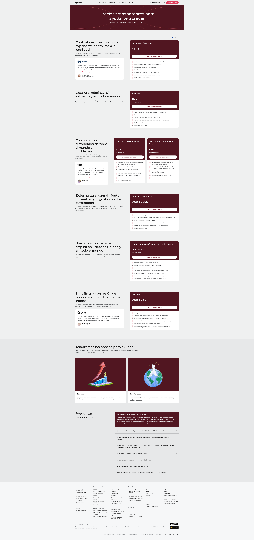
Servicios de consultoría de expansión (99, 502)
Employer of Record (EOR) (99, 491)
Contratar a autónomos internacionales (81, 493)
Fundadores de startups (134, 509)
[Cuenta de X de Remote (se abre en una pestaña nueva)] (173, 534)
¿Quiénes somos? (150, 489)
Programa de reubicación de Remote (99, 498)
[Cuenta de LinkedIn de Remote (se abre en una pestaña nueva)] (170, 534)
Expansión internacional (81, 496)
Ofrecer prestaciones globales (82, 504)
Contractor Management (98, 493)
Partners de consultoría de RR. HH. (170, 496)
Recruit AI (95, 504)
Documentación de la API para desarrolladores (117, 498)
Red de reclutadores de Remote (171, 507)
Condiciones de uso (132, 534)
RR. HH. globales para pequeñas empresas (100, 513)
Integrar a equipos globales (82, 498)
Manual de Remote (115, 507)
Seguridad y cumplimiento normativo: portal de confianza (135, 495)
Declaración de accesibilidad (152, 506)
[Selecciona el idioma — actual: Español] (163, 3)
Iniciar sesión (156, 2)
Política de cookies (121, 534)
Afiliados (165, 491)
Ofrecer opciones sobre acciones (81, 508)
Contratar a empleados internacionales (81, 489)
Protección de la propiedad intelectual (135, 501)
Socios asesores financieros (170, 499)
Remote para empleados (134, 512)
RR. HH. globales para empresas (100, 516)
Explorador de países (115, 509)
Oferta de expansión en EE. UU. (83, 510)
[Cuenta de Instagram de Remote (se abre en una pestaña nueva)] (177, 534)
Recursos (121, 2)
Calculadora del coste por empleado (116, 514)
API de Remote (79, 500)
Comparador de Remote (116, 501)
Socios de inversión (168, 493)
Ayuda (147, 499)
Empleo (147, 491)
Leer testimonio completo (85, 71)
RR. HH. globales (79, 512)
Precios (131, 2)
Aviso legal (158, 534)
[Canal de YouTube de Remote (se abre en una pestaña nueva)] (166, 534)
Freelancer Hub (132, 514)
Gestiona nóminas (80, 502)
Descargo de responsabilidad (146, 534)
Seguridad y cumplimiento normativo (134, 492)
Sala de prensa (149, 493)
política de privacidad (109, 534)
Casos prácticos (114, 493)
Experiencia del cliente (134, 504)
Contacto (148, 504)
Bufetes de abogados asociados (171, 501)
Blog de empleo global (116, 489)
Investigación (114, 491)
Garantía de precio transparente (136, 498)
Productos (101, 2)
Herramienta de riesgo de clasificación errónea (116, 518)
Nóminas (95, 495)
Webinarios (113, 495)
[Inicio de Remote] (78, 3)
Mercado (148, 497)
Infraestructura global (133, 489)
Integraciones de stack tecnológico (116, 504)
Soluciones (112, 2)
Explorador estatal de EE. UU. (117, 511)
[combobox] (175, 37)
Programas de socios (168, 489)
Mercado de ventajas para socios (169, 504)
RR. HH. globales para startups (100, 510)
